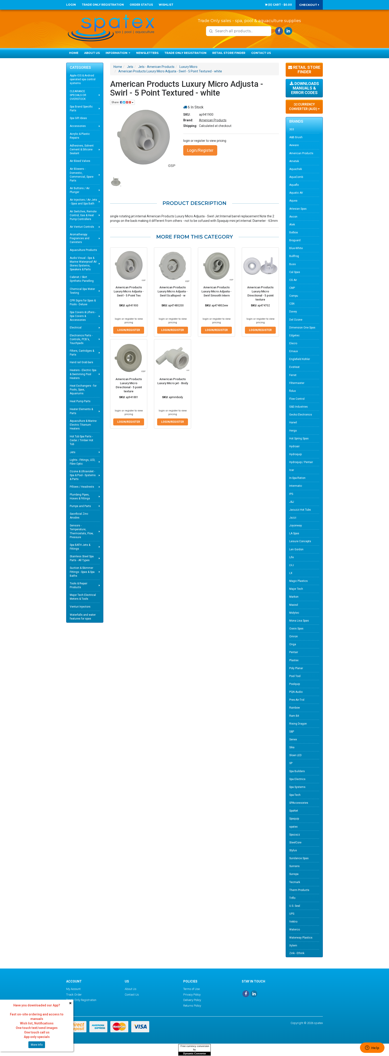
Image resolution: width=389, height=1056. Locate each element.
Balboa (293, 232)
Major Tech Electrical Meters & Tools (83, 596)
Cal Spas (294, 272)
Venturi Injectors (80, 606)
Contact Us (261, 53)
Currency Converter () (303, 107)
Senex (293, 739)
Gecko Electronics (300, 414)
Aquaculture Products (83, 250)
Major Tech (296, 588)
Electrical (75, 327)
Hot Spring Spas (299, 438)
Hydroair (294, 446)
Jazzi (292, 517)
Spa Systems (297, 787)
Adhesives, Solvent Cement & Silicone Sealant (82, 149)
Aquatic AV (296, 192)
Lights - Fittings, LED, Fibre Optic (82, 461)
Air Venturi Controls (82, 226)
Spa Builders (297, 771)
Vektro (293, 921)
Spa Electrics (297, 779)
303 (291, 129)
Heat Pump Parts (80, 401)
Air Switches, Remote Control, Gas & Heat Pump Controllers (83, 215)
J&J (291, 501)
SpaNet (293, 810)
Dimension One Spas (302, 327)
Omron (293, 636)
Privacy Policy (192, 994)
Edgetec (294, 335)
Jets (72, 452)
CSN (291, 303)
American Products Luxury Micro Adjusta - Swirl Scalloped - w (173, 291)
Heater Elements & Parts (81, 411)
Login (71, 4)
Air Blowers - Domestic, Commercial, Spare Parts (81, 174)
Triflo (292, 898)
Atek (292, 224)
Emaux (293, 351)
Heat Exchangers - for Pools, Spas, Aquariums (83, 389)
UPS (291, 913)
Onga (292, 644)
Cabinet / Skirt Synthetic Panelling (82, 278)
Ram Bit (294, 715)
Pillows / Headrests (82, 486)
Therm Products (299, 890)
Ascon (293, 216)
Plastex (294, 660)
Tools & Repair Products (78, 585)
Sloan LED (295, 755)
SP (290, 763)
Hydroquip (295, 454)
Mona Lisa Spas (299, 620)
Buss (292, 264)
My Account (73, 989)
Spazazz (294, 834)
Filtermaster (296, 383)
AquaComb (296, 177)
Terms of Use (191, 989)
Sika (291, 747)
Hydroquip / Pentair (301, 462)
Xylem (293, 945)
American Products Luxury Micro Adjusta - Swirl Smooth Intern (216, 291)
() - (279, 4)
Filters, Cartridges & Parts (82, 352)
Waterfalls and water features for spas (83, 616)
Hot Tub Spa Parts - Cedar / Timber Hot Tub (81, 440)
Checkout (308, 5)
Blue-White (296, 248)
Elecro (293, 343)
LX (290, 573)
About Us (92, 53)
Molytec (294, 612)
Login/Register (200, 150)
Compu (293, 295)
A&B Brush (296, 137)
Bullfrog (294, 256)
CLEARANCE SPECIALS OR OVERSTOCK (78, 95)
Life (291, 557)
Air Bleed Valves (80, 161)
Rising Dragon (298, 723)
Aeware (294, 145)
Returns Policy (192, 1005)
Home (73, 53)
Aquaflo (294, 184)
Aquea (293, 200)
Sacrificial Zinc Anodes (79, 515)
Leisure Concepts (300, 541)
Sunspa (294, 874)
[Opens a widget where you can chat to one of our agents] (372, 1048)
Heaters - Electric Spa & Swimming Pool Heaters (83, 374)
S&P (291, 731)
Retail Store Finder (228, 53)
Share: (115, 102)
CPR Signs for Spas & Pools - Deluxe (83, 302)
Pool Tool (295, 676)
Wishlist (166, 4)
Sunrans (294, 866)
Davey (293, 311)
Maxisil (293, 604)
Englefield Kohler (299, 359)
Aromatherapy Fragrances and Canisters (79, 238)
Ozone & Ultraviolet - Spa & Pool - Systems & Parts (83, 475)
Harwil (293, 422)
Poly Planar (296, 668)
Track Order (74, 994)
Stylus (293, 850)
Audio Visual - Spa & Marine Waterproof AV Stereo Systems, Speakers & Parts (83, 263)
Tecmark (294, 882)
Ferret (292, 375)
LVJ (291, 565)
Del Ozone (295, 319)
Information (117, 53)
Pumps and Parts (80, 506)
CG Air (293, 280)
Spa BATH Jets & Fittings (80, 546)
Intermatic (295, 485)
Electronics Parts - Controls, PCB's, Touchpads (81, 339)
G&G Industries (298, 406)
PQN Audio (296, 691)
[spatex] (111, 27)
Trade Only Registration (103, 4)
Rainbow (294, 707)
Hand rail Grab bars (81, 362)
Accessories (78, 126)
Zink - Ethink (296, 953)
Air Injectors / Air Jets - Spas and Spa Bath (83, 201)
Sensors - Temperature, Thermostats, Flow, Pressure (81, 531)
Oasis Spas (296, 628)
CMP (292, 287)
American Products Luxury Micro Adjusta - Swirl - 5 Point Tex (129, 291)
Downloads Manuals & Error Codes (305, 88)
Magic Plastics (298, 581)
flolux (292, 391)
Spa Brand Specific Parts (81, 108)
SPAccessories (298, 802)
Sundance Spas (299, 858)
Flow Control (297, 398)
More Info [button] (37, 1044)
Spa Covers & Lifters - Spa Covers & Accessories (83, 316)
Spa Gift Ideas (78, 118)
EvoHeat (294, 367)
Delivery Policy (192, 1000)
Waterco (294, 929)
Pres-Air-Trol (296, 699)
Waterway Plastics (300, 937)
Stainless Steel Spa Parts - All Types (82, 558)
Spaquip (294, 818)
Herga (293, 430)
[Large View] (116, 181)
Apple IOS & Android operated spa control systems (82, 79)
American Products (212, 120)
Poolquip (294, 684)
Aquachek (295, 169)
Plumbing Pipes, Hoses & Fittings (80, 496)
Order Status (141, 4)
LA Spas (294, 533)
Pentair (293, 652)
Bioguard (295, 240)
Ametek (294, 161)
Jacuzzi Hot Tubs (300, 509)
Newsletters (147, 53)
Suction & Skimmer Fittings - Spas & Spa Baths (82, 571)
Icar (291, 470)
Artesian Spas (298, 208)
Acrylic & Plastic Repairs (80, 135)
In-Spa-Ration (297, 478)
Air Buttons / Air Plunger (80, 190)
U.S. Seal (294, 905)
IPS (291, 494)
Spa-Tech (295, 795)
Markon (294, 596)
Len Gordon (296, 549)
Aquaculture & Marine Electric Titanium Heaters (83, 424)
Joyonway (295, 525)
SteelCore (295, 842)
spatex (293, 826)
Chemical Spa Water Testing (82, 290)
